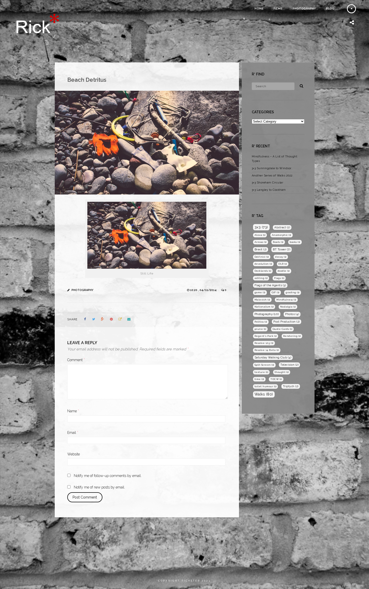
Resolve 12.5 (264, 343)
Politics (261, 321)
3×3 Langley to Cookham (269, 189)
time (259, 379)
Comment (76, 360)
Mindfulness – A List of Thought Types (274, 159)
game (260, 292)
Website (73, 454)
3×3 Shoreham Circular (267, 182)
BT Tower (281, 249)
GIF (275, 292)
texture (261, 372)
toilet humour (266, 386)
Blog (330, 8)
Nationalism (264, 306)
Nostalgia (288, 306)
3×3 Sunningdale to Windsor (271, 168)
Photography (304, 8)
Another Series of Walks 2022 (272, 175)
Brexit (261, 249)
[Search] (299, 85)
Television (289, 364)
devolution (263, 263)
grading (292, 292)
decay (280, 256)
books (295, 242)
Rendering (292, 336)
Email (72, 433)
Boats (278, 242)
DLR (282, 263)
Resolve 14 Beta (267, 350)
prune (260, 329)
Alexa (260, 235)
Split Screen (264, 364)
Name (73, 411)
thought (282, 372)
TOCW (276, 379)
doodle (284, 270)
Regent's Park (266, 336)
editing (261, 278)
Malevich (262, 299)
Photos (292, 314)
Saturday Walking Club (273, 357)
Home (259, 8)
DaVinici (262, 256)
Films (278, 8)
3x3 (261, 227)
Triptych (290, 386)
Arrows (261, 242)
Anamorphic (281, 235)
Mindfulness (286, 299)
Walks (264, 394)
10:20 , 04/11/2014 (203, 290)
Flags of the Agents (270, 285)
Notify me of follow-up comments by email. (108, 476)
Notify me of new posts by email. (99, 487)
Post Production (286, 321)
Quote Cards (282, 329)
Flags (279, 278)
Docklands (263, 270)
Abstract (282, 227)
